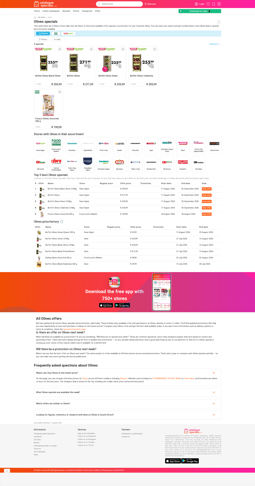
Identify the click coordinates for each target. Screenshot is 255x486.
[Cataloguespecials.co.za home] (45, 4)
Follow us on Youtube (86, 442)
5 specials (39, 44)
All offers (41, 17)
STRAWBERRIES (159, 378)
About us (37, 449)
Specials (66, 11)
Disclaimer (78, 470)
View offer (207, 189)
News (36, 455)
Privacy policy (107, 470)
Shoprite (123, 378)
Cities (97, 11)
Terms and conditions (92, 470)
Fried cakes (189, 378)
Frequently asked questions (44, 434)
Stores (76, 11)
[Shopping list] (219, 4)
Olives (85, 378)
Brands (36, 443)
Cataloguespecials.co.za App (45, 446)
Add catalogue (39, 452)
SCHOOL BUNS (174, 378)
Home (37, 11)
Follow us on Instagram (87, 439)
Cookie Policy (119, 470)
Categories (87, 11)
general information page (74, 329)
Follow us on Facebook (87, 436)
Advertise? (38, 437)
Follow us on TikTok (86, 445)
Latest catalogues (51, 11)
